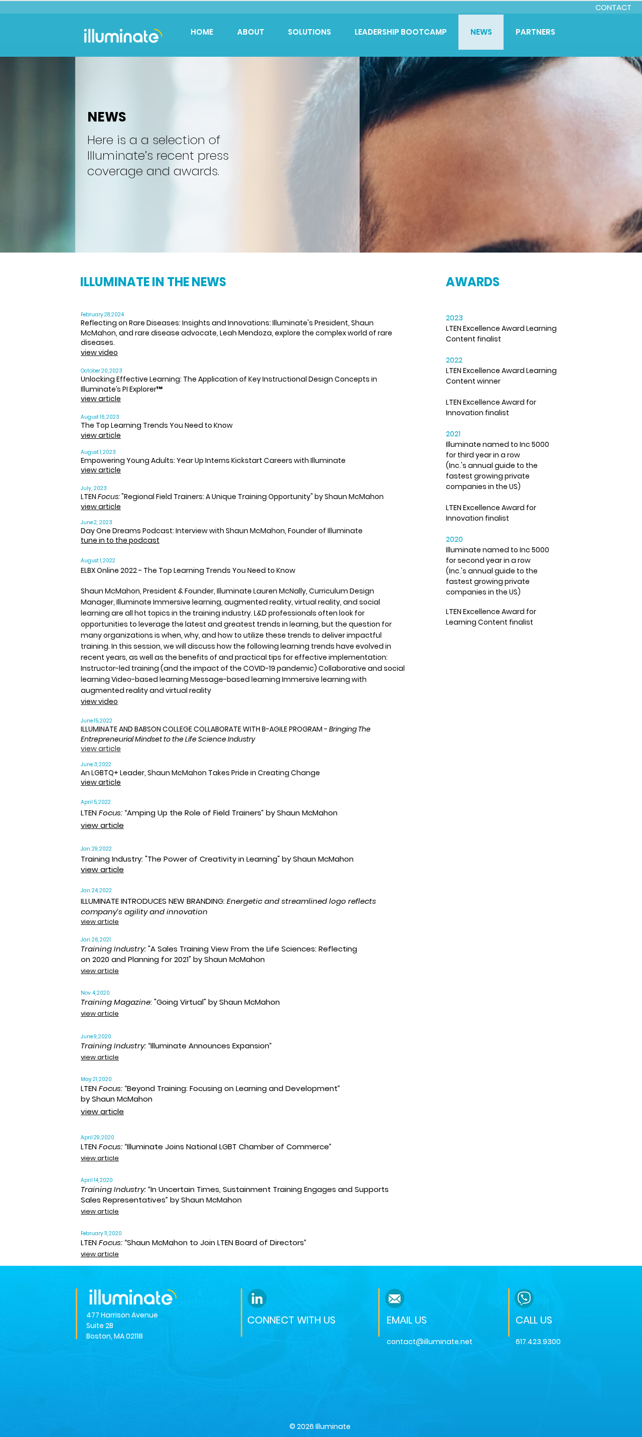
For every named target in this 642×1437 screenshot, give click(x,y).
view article (101, 470)
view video (99, 352)
